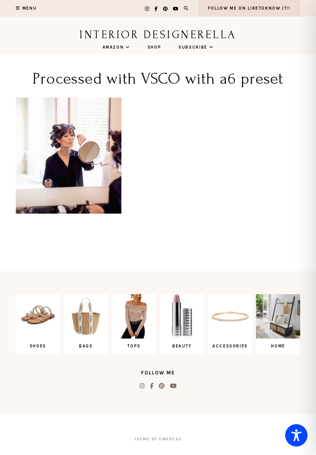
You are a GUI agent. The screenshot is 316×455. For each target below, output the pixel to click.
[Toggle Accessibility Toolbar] (296, 435)
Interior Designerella (158, 34)
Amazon (113, 47)
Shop (154, 47)
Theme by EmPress (158, 439)
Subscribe (192, 47)
